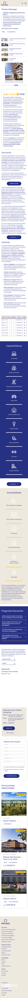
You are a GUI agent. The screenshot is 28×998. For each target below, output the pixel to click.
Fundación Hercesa (5, 966)
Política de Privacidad (6, 990)
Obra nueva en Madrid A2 (7, 931)
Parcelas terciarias (5, 954)
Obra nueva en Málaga (6, 937)
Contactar (13, 237)
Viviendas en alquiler (6, 941)
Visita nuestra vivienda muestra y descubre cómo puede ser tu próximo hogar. (12, 24)
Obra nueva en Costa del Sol (8, 939)
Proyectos (3, 973)
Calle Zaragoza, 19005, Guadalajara (9, 28)
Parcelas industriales (6, 946)
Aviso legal (3, 992)
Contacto (3, 975)
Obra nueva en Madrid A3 (7, 933)
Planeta (3, 959)
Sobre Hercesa (4, 971)
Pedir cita (9, 728)
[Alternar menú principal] (26, 3)
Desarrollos (4, 948)
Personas (3, 962)
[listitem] (2, 985)
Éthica (2, 964)
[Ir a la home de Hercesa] (5, 3)
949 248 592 (11, 722)
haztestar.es (11, 138)
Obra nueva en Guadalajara (7, 935)
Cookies (3, 995)
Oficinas (3, 952)
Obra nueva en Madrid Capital (8, 929)
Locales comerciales (6, 950)
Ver (24, 319)
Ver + (23, 767)
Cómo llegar (9, 732)
